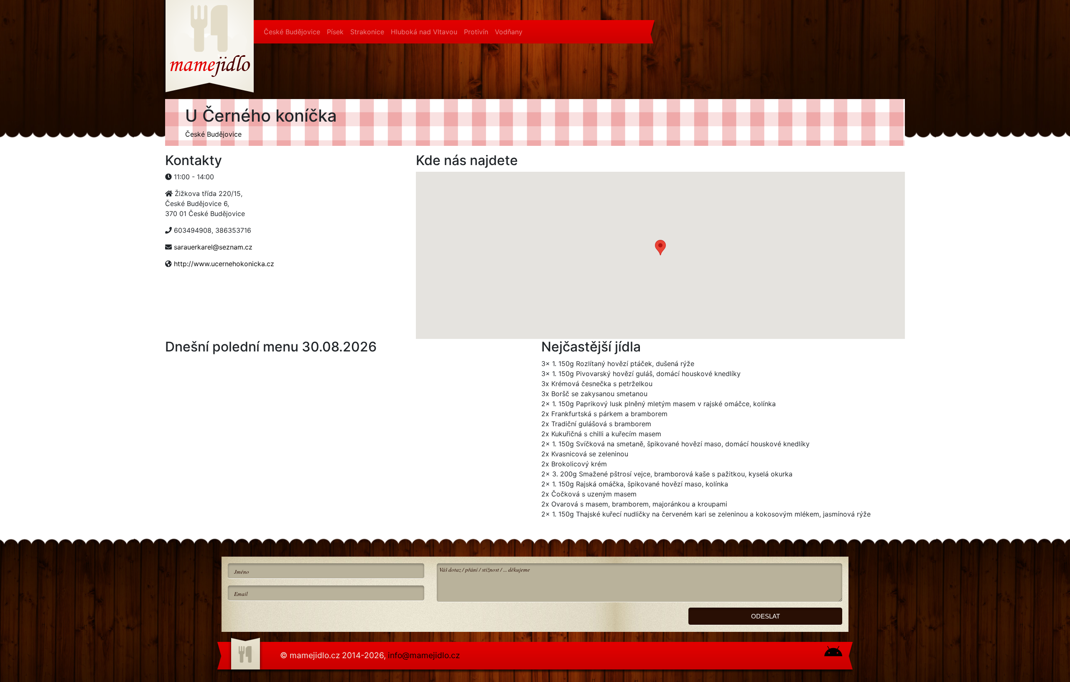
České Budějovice (292, 32)
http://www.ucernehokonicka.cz (224, 264)
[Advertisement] (232, 296)
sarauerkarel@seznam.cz (213, 247)
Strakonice (367, 32)
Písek (335, 32)
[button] (660, 247)
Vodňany (508, 32)
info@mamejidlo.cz (424, 655)
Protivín (476, 32)
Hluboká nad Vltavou (424, 32)
